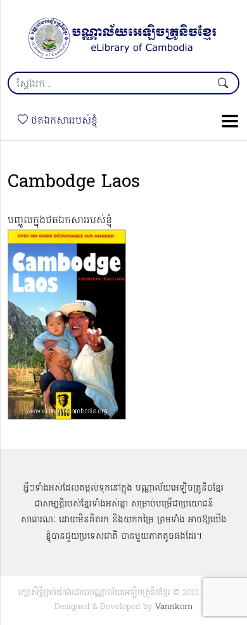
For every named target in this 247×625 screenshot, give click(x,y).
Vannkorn (174, 607)
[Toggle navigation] (226, 121)
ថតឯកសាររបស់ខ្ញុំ (63, 121)
